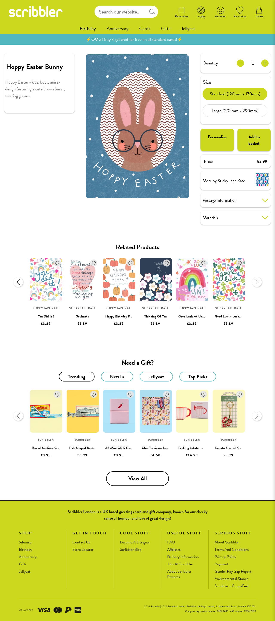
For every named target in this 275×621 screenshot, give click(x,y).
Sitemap (25, 542)
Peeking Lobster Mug (192, 447)
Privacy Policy (225, 557)
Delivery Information (183, 557)
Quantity (210, 63)
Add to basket (254, 140)
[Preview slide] (18, 282)
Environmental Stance (231, 578)
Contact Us (81, 542)
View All (137, 478)
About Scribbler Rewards (179, 574)
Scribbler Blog (130, 549)
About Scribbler (227, 542)
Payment (221, 564)
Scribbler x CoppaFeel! (232, 586)
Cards (144, 28)
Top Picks (197, 376)
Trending (77, 376)
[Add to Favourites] (57, 263)
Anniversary (117, 28)
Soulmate (82, 316)
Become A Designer (135, 542)
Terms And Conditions (232, 549)
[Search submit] (152, 12)
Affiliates (173, 549)
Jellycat (188, 28)
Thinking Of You (155, 316)
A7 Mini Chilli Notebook (122, 447)
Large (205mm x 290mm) (235, 110)
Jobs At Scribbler (180, 564)
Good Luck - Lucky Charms (233, 316)
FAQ (171, 542)
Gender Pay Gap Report (233, 571)
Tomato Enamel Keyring (231, 447)
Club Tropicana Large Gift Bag (162, 447)
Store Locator (82, 549)
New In (117, 376)
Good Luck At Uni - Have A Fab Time (204, 316)
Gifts (165, 28)
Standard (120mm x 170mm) (235, 93)
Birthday (88, 28)
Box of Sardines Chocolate (50, 447)
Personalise (217, 137)
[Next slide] (257, 282)
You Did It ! (46, 316)
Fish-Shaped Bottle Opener (88, 447)
